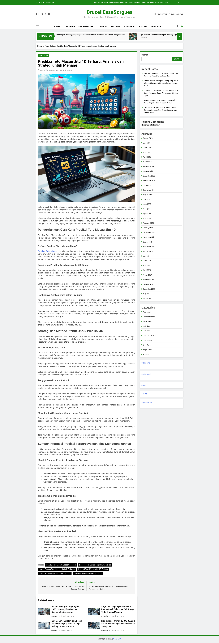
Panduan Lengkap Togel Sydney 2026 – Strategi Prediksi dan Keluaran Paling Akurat (66, 609)
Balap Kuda (156, 26)
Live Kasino (70, 26)
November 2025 (149, 181)
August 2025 (148, 195)
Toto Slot (57, 26)
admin (42, 70)
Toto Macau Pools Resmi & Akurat (88, 573)
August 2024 (148, 251)
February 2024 (148, 280)
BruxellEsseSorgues (110, 12)
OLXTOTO (117, 639)
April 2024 (147, 270)
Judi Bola (146, 326)
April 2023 (147, 298)
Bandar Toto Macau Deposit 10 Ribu (61, 565)
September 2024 (149, 247)
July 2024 (146, 256)
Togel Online (129, 26)
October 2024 (148, 242)
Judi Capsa (115, 26)
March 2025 (147, 218)
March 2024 (147, 275)
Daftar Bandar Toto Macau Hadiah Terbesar (57, 569)
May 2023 (146, 294)
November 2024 (149, 237)
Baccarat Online (149, 317)
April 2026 (147, 157)
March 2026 (147, 162)
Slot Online (102, 26)
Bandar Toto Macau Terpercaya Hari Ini (95, 565)
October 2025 (148, 185)
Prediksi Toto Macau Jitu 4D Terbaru (93, 569)
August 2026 (148, 138)
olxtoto (144, 385)
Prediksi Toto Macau (47, 251)
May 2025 (146, 209)
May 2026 (146, 152)
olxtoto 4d (146, 374)
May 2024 (146, 265)
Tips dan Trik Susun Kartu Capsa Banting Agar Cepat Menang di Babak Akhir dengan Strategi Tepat (150, 35)
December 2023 (149, 289)
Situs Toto (145, 363)
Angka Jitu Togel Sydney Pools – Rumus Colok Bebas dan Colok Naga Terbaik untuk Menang (117, 609)
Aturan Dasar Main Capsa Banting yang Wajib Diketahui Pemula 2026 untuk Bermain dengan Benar (55, 35)
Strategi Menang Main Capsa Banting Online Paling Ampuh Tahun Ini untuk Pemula (137, 2)
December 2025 (149, 176)
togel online (146, 402)
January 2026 (148, 171)
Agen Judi (143, 26)
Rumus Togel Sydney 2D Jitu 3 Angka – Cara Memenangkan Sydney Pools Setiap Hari (118, 624)
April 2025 (147, 214)
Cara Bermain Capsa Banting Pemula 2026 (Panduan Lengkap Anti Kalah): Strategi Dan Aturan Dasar (160, 110)
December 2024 (149, 232)
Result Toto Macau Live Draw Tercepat (54, 573)
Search (144, 55)
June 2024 (147, 261)
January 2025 (148, 228)
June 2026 (147, 148)
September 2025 (149, 190)
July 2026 (146, 143)
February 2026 (148, 166)
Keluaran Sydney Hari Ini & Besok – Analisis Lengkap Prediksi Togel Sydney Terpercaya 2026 (67, 624)
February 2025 (148, 223)
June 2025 (147, 204)
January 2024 (148, 284)
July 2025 (146, 199)
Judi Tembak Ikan (86, 26)
